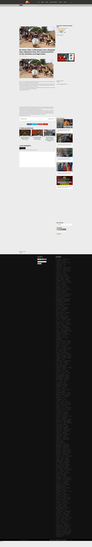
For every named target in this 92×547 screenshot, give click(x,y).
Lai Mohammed (58, 412)
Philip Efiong (62, 471)
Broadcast (67, 312)
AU (63, 289)
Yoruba (63, 534)
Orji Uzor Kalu (66, 467)
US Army (65, 526)
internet (68, 392)
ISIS (64, 399)
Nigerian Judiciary (59, 444)
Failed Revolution (68, 354)
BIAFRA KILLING (66, 300)
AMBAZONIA (68, 277)
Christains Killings (64, 317)
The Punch (58, 517)
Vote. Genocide (58, 529)
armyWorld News (63, 284)
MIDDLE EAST (64, 417)
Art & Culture (58, 285)
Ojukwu (60, 462)
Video (62, 527)
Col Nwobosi (67, 322)
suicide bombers (59, 514)
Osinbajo (61, 469)
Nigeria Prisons (66, 434)
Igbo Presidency (65, 384)
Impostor (57, 387)
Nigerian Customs (66, 439)
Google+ (40, 124)
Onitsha (62, 464)
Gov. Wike (58, 372)
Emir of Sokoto (58, 347)
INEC (64, 389)
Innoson (68, 389)
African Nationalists (67, 269)
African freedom (59, 269)
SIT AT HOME (65, 501)
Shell (69, 499)
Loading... (58, 81)
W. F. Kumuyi (65, 529)
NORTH (69, 452)
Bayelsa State (58, 294)
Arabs (70, 282)
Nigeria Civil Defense (67, 429)
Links (65, 2)
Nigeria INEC (58, 432)
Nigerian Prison (58, 447)
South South (67, 507)
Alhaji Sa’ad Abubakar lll (60, 277)
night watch (65, 449)
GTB (57, 374)
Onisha (57, 464)
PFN (57, 471)
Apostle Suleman (64, 282)
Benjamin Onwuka (59, 295)
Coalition (67, 320)
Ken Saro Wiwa (68, 407)
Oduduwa (57, 459)
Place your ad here (60, 80)
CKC (60, 320)
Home (39, 2)
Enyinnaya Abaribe (63, 349)
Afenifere (65, 267)
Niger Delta (65, 424)
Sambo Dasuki (66, 494)
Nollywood (64, 452)
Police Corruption (59, 472)
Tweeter (35, 124)
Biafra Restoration (59, 304)
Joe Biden (63, 404)
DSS (66, 337)
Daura (70, 330)
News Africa (69, 422)
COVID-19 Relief (64, 325)
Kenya (64, 409)
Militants (57, 419)
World (70, 531)
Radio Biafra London (59, 484)
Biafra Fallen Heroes (59, 299)
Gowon (68, 372)
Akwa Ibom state (59, 274)
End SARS (64, 347)
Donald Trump (58, 337)
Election (57, 345)
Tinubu (57, 519)
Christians (63, 319)
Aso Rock (63, 287)
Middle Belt (58, 417)
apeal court (58, 282)
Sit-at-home (58, 502)
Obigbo (67, 457)
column (57, 324)
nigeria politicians (59, 434)
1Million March (58, 259)
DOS (63, 337)
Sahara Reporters (59, 494)
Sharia (57, 499)
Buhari (57, 314)
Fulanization (65, 367)
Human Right (67, 377)
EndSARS (69, 347)
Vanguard (57, 527)
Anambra (67, 279)
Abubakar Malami (59, 264)
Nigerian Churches (65, 437)
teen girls (58, 516)
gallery (70, 367)
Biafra (57, 297)
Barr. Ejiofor (64, 292)
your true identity (59, 536)
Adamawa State (58, 267)
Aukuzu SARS (68, 289)
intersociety (58, 394)
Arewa (57, 284)
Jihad (69, 402)
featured (68, 357)
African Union (58, 270)
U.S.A (68, 521)
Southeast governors (59, 511)
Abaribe (65, 260)
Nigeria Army (65, 427)
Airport (69, 270)
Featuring (62, 359)
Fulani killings (58, 367)
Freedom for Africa (59, 364)
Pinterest (45, 124)
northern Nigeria (65, 454)
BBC (63, 294)
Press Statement (59, 477)
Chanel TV (67, 315)
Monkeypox (69, 419)
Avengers (57, 290)
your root (67, 534)
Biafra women (66, 304)
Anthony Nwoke (58, 280)
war (69, 529)
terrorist (62, 516)
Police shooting (66, 472)
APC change (68, 280)
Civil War (68, 319)
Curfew (62, 329)
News (42, 2)
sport (68, 512)
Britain (57, 310)
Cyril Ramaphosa (67, 329)
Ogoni (62, 459)
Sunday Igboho (66, 514)
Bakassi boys (58, 292)
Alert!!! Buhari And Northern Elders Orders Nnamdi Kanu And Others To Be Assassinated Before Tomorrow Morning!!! (63, 181)
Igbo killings (58, 384)
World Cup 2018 (58, 532)
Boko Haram (65, 307)
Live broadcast (58, 414)
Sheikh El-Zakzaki (63, 499)
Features (57, 359)
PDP (65, 469)
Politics (57, 474)
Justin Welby (58, 407)
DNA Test (63, 335)
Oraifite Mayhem (59, 467)
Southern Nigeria (67, 511)
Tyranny (61, 521)
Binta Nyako (62, 305)
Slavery (63, 502)
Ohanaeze (66, 459)
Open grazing (67, 464)
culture (57, 329)
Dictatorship (58, 335)
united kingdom (66, 524)
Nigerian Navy (66, 444)
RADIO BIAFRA (65, 482)
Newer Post (24, 118)
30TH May (64, 259)
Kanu (63, 407)
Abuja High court (59, 265)
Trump (57, 521)
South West (58, 509)
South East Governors (59, 507)
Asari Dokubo (65, 285)
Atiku (67, 287)
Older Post (50, 118)
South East (64, 506)
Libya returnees (65, 412)
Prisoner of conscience (67, 477)
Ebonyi (69, 340)
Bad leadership (63, 290)
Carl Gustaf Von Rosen (59, 315)
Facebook (29, 124)
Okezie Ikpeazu (66, 462)
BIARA (57, 305)
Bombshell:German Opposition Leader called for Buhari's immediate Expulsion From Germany (63, 167)
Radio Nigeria (67, 484)
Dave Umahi (58, 332)
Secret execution (59, 497)
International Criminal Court (60, 392)
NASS (57, 422)
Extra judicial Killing (64, 352)
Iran (63, 397)
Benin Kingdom (68, 294)
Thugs (70, 517)
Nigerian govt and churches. (60, 442)
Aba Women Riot (59, 260)
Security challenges (67, 497)
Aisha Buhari (58, 272)
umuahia (57, 524)
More (47, 2)
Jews (66, 402)
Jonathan (68, 404)
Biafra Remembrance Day (60, 302)
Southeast (63, 509)
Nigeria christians (59, 429)
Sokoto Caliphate (59, 504)
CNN (63, 320)
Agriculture (64, 270)
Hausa (67, 374)
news (64, 422)
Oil (56, 462)
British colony (63, 310)
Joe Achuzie (58, 404)
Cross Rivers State (66, 327)
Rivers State (64, 489)
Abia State (63, 262)
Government (63, 372)
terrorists (67, 516)
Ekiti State (67, 344)
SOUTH (65, 504)
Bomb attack (58, 309)
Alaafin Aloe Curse (59, 275)
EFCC (62, 344)
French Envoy (66, 364)
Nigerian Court (58, 439)
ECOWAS (64, 342)
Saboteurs (63, 492)
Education (58, 344)
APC (64, 280)
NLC (69, 449)
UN (61, 524)
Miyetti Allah (63, 419)
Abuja (65, 264)
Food (57, 362)
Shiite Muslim (58, 501)
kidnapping (69, 409)
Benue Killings (66, 295)
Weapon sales (58, 531)
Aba (68, 259)
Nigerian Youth (58, 449)
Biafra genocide (67, 299)
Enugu (57, 349)
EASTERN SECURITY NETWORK (61, 340)
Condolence (63, 324)
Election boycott (63, 345)
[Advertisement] (46, 16)
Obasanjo (57, 457)
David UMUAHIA (64, 332)
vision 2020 (67, 527)
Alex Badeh (66, 275)
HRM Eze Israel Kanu (59, 377)
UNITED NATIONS (59, 526)
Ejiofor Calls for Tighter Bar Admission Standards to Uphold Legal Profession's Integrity (37, 138)
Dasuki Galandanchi (64, 330)
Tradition (67, 519)
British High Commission (60, 312)
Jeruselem (61, 402)
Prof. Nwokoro (58, 479)
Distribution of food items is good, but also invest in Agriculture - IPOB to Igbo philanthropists (39, 5)
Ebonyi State (58, 342)
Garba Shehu (58, 369)
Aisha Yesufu (64, 272)
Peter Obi (69, 469)
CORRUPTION (68, 324)
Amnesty (62, 279)
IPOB (63, 394)
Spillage (64, 512)
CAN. (65, 314)
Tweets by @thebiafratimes (62, 84)
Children (57, 317)
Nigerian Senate (65, 447)
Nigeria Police (64, 432)
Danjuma (57, 330)
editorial (68, 342)
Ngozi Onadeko (58, 424)
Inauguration (63, 387)
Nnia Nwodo (58, 452)
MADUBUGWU (65, 414)
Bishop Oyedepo (59, 307)
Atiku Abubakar (58, 289)
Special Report (58, 512)
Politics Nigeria (63, 474)
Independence (58, 389)
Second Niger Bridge (63, 496)
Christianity (58, 319)
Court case (58, 325)
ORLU (57, 469)
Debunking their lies (59, 334)
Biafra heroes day (59, 300)
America (57, 279)
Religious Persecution (59, 487)
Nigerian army (58, 437)
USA (69, 526)
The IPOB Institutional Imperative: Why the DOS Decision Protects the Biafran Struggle (25, 138)
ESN (68, 349)
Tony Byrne (62, 519)
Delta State (67, 334)
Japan (57, 402)
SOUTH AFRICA (58, 506)
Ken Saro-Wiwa (58, 409)
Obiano (62, 457)
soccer (68, 502)
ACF (64, 265)
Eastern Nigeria (58, 339)
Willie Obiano (65, 531)
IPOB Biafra (67, 394)
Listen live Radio (53, 2)
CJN (57, 320)
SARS (57, 496)
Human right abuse (59, 379)
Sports (60, 2)
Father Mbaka (58, 357)
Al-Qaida (65, 274)
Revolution (58, 489)
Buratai (61, 314)
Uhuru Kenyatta (64, 522)
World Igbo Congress (66, 532)
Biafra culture (62, 297)
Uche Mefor (58, 522)
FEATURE (64, 357)
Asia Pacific (58, 287)
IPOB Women (58, 397)
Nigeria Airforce (58, 427)
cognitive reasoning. (59, 322)
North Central (58, 454)
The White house (64, 517)
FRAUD (61, 362)
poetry (67, 471)
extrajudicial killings (59, 354)
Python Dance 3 (58, 482)
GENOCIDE (64, 369)
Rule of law (58, 492)
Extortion (57, 352)
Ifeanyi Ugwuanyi (59, 382)
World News (58, 534)
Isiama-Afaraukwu (59, 399)
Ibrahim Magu (66, 379)
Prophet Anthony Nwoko (67, 479)
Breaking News (65, 309)
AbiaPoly (68, 262)
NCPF (61, 422)
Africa (69, 267)
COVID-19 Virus (58, 327)
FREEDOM (65, 362)
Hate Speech (62, 374)
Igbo (64, 382)
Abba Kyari (58, 262)
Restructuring (67, 487)
